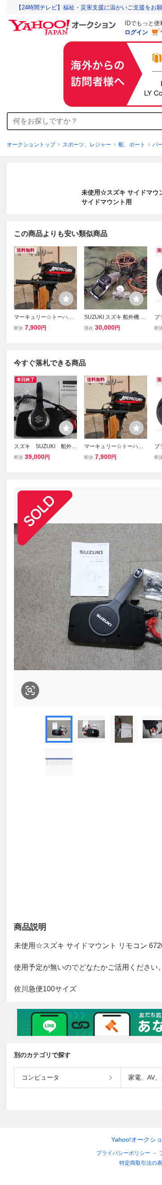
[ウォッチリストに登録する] (66, 298)
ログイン (136, 32)
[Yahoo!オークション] (63, 22)
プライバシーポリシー (123, 1153)
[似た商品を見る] (30, 690)
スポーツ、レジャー (87, 144)
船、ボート (131, 144)
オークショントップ (31, 144)
